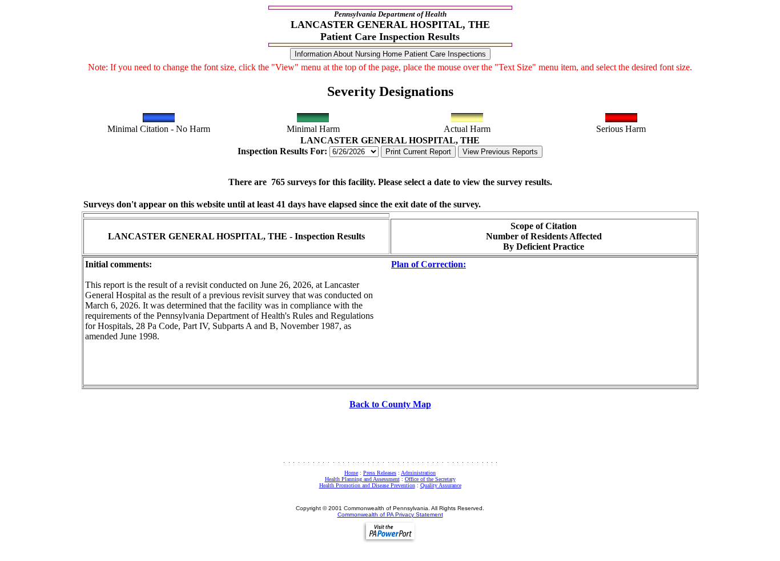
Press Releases (379, 473)
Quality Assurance (440, 485)
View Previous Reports (500, 151)
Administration (418, 473)
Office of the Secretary (430, 479)
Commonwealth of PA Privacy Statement (390, 514)
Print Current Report (418, 151)
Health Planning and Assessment (362, 479)
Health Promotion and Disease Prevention (367, 485)
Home (351, 473)
